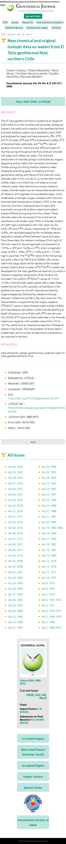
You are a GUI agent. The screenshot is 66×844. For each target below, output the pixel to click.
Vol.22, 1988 (49, 511)
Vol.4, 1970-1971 (51, 611)
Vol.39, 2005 (15, 583)
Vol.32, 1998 (15, 622)
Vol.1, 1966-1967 (51, 627)
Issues (15, 22)
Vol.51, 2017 (15, 516)
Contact (56, 27)
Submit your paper (37, 27)
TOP (5, 22)
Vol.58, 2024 (15, 478)
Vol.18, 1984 (49, 533)
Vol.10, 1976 (49, 577)
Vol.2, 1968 (48, 622)
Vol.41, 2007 (15, 572)
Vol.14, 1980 (49, 555)
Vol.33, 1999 (15, 616)
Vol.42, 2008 (15, 566)
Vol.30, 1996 (49, 467)
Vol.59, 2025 (15, 472)
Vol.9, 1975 (48, 583)
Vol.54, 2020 (15, 500)
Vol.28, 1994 (49, 478)
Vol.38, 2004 (15, 588)
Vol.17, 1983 (49, 539)
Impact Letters (33, 776)
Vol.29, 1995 (49, 472)
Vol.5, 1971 (48, 605)
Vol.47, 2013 (15, 539)
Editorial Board (14, 27)
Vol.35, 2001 (15, 605)
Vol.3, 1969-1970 (51, 616)
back (33, 441)
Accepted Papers (33, 765)
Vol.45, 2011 (15, 550)
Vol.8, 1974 (48, 588)
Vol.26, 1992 (49, 489)
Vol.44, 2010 (15, 555)
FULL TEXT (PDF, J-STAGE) (33, 101)
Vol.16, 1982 (49, 544)
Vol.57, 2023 (15, 483)
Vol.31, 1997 (15, 627)
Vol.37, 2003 (15, 594)
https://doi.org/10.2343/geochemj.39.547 (33, 398)
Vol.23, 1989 (49, 505)
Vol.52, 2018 (15, 511)
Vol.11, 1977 (49, 572)
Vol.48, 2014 (15, 533)
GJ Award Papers (33, 738)
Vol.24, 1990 (49, 500)
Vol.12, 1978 (49, 566)
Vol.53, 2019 (15, 505)
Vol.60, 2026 (15, 467)
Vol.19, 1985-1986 (52, 528)
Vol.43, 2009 (15, 561)
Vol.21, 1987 (49, 516)
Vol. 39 (20, 34)
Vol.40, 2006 (15, 577)
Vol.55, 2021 (15, 494)
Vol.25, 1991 (49, 494)
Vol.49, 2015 (15, 528)
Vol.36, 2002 (15, 600)
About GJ (27, 22)
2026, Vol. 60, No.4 (36, 696)
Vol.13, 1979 (49, 561)
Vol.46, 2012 (15, 544)
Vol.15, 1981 (49, 550)
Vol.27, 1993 (49, 483)
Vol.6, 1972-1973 (51, 600)
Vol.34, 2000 (15, 611)
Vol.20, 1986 (49, 522)
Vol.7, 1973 (48, 594)
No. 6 (29, 34)
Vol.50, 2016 (15, 522)
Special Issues (33, 787)
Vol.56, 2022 (15, 489)
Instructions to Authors (50, 22)
